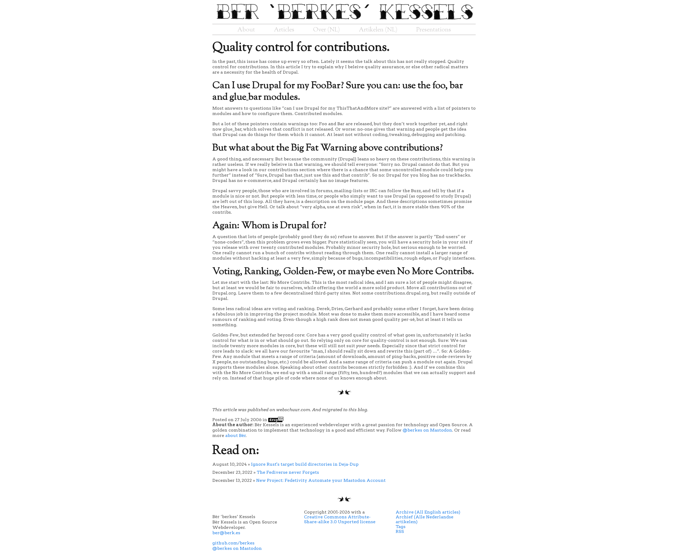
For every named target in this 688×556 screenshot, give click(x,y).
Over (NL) (326, 30)
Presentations (433, 30)
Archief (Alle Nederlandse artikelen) (424, 519)
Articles (284, 30)
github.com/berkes (233, 543)
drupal (275, 420)
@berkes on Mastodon (427, 430)
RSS (400, 531)
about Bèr (235, 435)
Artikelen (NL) (378, 30)
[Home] (344, 21)
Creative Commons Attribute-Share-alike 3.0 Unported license (339, 519)
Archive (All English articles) (428, 512)
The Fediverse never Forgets (288, 472)
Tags (401, 526)
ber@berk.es (226, 532)
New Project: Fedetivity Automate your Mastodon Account (321, 480)
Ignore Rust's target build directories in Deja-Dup (305, 464)
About (246, 30)
